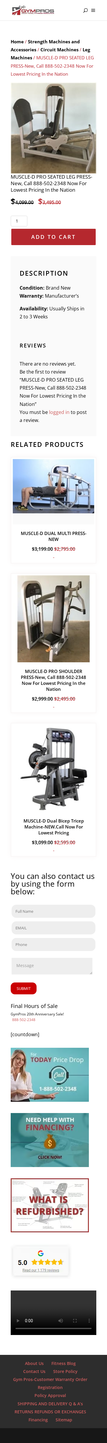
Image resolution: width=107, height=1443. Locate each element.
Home (17, 42)
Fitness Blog (63, 1363)
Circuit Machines (59, 50)
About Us (34, 1363)
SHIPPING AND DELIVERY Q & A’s (50, 1404)
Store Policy (65, 1371)
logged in (59, 412)
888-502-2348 (23, 1019)
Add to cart (53, 236)
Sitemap (64, 1420)
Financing (38, 1420)
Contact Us (34, 1371)
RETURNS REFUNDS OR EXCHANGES (50, 1412)
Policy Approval (50, 1395)
